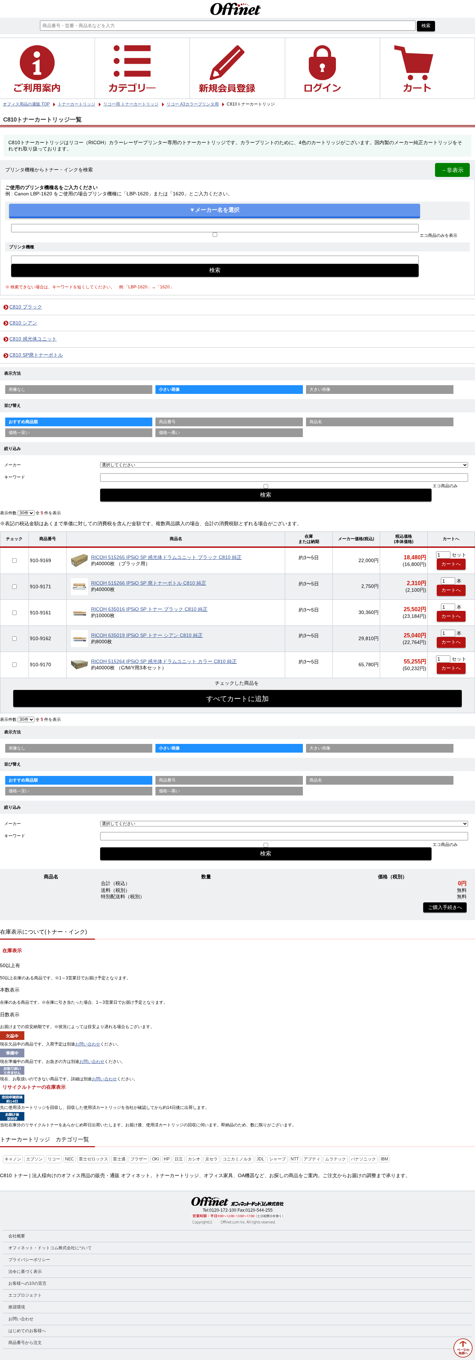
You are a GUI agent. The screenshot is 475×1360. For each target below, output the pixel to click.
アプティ (312, 1159)
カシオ (194, 1159)
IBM (384, 1159)
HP (167, 1159)
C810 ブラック (25, 307)
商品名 (315, 422)
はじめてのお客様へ (27, 1330)
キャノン (13, 1159)
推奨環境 (16, 1307)
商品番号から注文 (25, 1342)
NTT (295, 1159)
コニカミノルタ (237, 1159)
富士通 (119, 1159)
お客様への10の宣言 (27, 1283)
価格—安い (19, 432)
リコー (54, 1159)
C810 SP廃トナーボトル (36, 355)
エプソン (34, 1159)
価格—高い (169, 432)
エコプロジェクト (25, 1295)
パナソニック (363, 1159)
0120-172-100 (222, 1210)
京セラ (211, 1159)
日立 (179, 1159)
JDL (260, 1159)
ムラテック (335, 1159)
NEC (69, 1159)
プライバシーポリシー (29, 1259)
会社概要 (16, 1236)
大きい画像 (319, 389)
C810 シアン (23, 323)
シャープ (277, 1159)
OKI (155, 1159)
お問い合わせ (87, 1044)
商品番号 (167, 422)
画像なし (17, 389)
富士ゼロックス (93, 1159)
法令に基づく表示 (25, 1271)
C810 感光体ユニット (33, 339)
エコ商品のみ (445, 486)
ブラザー (138, 1159)
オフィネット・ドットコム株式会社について (50, 1247)
